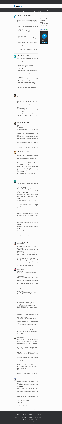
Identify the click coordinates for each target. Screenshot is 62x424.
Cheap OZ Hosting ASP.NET (24, 418)
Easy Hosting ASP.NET (31, 414)
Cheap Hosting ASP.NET (17, 413)
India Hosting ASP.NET (31, 419)
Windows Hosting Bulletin (24, 414)
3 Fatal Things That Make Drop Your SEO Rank (24, 122)
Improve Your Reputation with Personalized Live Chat (25, 336)
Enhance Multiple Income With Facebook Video (24, 378)
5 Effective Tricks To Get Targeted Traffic (23, 55)
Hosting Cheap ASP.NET (17, 417)
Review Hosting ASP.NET (24, 415)
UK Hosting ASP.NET (17, 420)
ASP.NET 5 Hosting (30, 418)
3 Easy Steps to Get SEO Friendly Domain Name (24, 242)
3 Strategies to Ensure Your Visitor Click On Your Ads (25, 15)
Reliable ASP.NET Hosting (31, 415)
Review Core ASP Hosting (31, 421)
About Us (34, 11)
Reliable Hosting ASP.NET (24, 413)
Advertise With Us (39, 11)
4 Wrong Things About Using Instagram (23, 151)
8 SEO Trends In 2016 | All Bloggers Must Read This (24, 268)
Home (15, 11)
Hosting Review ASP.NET (24, 417)
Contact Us (30, 11)
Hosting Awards (24, 11)
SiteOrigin (30, 422)
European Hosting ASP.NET (17, 416)
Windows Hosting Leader (17, 414)
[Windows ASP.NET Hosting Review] (18, 6)
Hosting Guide (19, 11)
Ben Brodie (24, 94)
